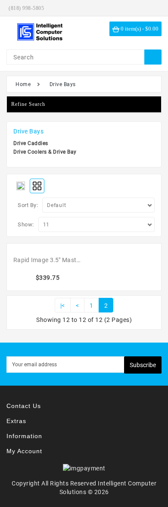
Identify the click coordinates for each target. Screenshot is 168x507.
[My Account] (152, 8)
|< (62, 305)
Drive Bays (63, 84)
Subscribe (143, 365)
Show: (26, 224)
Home (23, 84)
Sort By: (28, 205)
